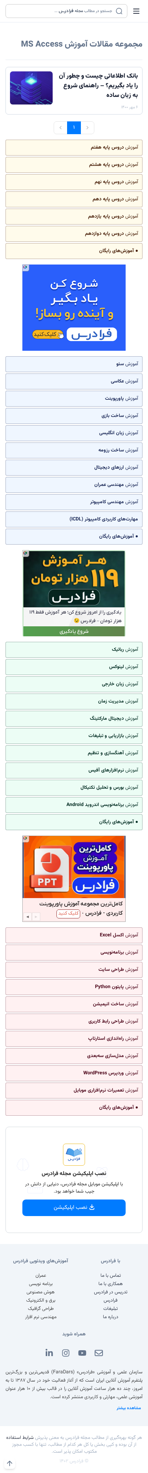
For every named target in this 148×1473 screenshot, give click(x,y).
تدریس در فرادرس (110, 1292)
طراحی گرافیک (41, 1309)
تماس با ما (111, 1276)
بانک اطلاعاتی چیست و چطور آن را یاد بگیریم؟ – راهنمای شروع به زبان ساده (98, 85)
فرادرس (110, 1300)
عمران (40, 1276)
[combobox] (62, 11)
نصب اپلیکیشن (70, 1207)
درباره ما (110, 1317)
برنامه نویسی (41, 1284)
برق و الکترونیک (40, 1300)
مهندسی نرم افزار (40, 1317)
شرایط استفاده (20, 1438)
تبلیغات (110, 1309)
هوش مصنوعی (41, 1292)
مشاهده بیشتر (129, 1408)
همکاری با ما (110, 1284)
